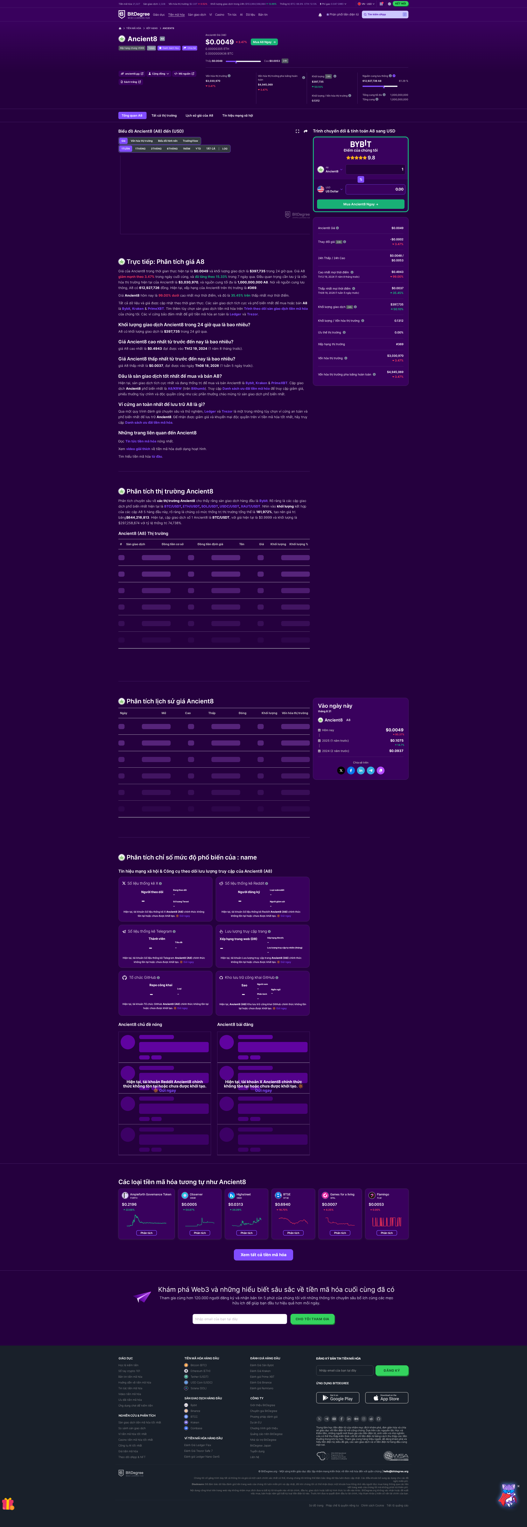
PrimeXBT (156, 308)
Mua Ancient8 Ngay (359, 204)
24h (328, 76)
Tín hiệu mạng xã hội (237, 115)
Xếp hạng (152, 28)
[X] (319, 1419)
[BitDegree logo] (131, 1472)
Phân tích (147, 1233)
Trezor (252, 314)
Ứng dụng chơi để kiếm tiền (135, 1405)
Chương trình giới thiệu (264, 1428)
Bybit (126, 308)
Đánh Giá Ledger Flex (197, 1445)
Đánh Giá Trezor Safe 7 (198, 1450)
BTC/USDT (172, 506)
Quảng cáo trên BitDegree (266, 1434)
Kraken (138, 308)
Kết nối (400, 3)
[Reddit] (371, 1419)
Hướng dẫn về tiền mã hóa (134, 1382)
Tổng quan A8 (132, 115)
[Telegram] (327, 1419)
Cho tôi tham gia (312, 1319)
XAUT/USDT (250, 506)
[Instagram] (364, 1419)
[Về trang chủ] (122, 28)
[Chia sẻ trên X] (341, 770)
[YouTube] (334, 1419)
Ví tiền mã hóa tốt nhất (132, 1434)
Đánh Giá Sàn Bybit (262, 1365)
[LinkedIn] (349, 1419)
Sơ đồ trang (316, 1505)
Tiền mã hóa (133, 28)
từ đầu (157, 456)
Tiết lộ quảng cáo (397, 1505)
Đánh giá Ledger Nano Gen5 (202, 1456)
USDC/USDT (229, 506)
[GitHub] (378, 1419)
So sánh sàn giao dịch (132, 1428)
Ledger (235, 314)
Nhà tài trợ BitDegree (263, 1439)
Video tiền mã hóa (129, 1394)
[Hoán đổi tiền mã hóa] (361, 179)
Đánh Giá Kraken (260, 1371)
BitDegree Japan (260, 1445)
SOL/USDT (209, 506)
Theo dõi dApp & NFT (132, 1457)
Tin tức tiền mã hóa (140, 441)
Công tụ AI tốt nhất (130, 1445)
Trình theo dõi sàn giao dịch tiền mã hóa (276, 308)
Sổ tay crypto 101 (129, 1371)
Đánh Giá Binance (261, 1382)
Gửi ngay (185, 915)
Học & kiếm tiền (128, 1365)
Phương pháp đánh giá (263, 1416)
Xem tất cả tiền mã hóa (264, 1254)
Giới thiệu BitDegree (262, 1405)
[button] (333, 3)
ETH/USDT (191, 506)
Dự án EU (256, 1422)
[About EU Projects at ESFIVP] (331, 1454)
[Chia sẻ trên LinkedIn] (361, 770)
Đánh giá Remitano (261, 1388)
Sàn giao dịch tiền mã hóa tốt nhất (139, 1422)
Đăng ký (392, 1370)
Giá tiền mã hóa (128, 1451)
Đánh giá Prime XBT (262, 1376)
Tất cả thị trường (164, 115)
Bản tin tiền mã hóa (130, 1376)
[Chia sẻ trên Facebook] (351, 770)
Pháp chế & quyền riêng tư (342, 1505)
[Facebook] (341, 1419)
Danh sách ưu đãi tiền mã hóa (246, 388)
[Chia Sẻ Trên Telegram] (371, 770)
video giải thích (138, 449)
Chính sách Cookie (372, 1505)
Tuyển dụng (257, 1451)
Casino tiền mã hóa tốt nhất (135, 1439)
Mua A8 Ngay (262, 42)
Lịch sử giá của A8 (200, 115)
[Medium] (356, 1419)
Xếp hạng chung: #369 (132, 48)
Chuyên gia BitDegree (263, 1410)
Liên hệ (254, 1457)
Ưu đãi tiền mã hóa (130, 1399)
